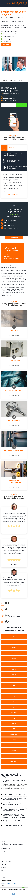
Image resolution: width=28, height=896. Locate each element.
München (14, 647)
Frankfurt (14, 658)
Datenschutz (4, 867)
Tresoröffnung (14, 360)
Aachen (14, 745)
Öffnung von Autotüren (14, 391)
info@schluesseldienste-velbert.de (11, 258)
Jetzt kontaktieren (13, 194)
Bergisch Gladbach (14, 761)
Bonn (14, 690)
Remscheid (14, 750)
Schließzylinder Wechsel (14, 451)
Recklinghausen (14, 734)
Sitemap (3, 873)
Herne (14, 707)
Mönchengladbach (14, 756)
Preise (2, 853)
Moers (14, 766)
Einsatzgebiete (4, 851)
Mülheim (14, 701)
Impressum (3, 864)
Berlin (14, 636)
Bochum (14, 680)
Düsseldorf (14, 669)
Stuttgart (14, 663)
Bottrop (14, 739)
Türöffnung (14, 330)
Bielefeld (14, 728)
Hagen (14, 696)
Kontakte (3, 856)
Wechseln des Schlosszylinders (14, 481)
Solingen (14, 718)
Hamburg (14, 642)
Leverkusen (14, 712)
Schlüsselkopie (14, 421)
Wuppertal (14, 685)
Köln (14, 652)
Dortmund (14, 674)
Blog (2, 870)
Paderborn (14, 723)
